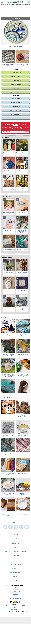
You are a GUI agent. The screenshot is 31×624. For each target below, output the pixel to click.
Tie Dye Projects (15, 102)
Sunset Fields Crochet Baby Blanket (8, 474)
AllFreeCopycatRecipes (15, 598)
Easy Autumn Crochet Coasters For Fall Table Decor (23, 375)
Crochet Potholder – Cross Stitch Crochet (9, 171)
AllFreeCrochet (15, 587)
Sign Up (26, 131)
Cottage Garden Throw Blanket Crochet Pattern (8, 454)
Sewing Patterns (15, 106)
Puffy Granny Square (8, 435)
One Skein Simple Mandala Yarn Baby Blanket (22, 231)
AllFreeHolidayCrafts (15, 592)
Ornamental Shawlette (22, 249)
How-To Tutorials (15, 110)
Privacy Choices (15, 581)
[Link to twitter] (10, 527)
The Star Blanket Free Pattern (23, 335)
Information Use (19, 128)
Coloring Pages (15, 114)
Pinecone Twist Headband (8, 309)
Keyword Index (15, 556)
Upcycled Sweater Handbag (22, 309)
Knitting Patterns (16, 118)
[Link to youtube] (26, 527)
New (2, 317)
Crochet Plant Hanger (9, 272)
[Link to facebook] (5, 527)
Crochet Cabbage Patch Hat (8, 213)
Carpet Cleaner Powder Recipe (23, 494)
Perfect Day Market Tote (9, 249)
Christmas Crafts (15, 80)
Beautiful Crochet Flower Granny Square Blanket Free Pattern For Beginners (8, 396)
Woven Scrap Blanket (23, 454)
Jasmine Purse (8, 230)
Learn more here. (15, 609)
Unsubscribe (15, 577)
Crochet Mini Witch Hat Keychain (8, 335)
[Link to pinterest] (16, 527)
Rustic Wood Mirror (22, 212)
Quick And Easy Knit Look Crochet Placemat (23, 513)
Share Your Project (15, 564)
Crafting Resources (15, 84)
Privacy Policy (11, 128)
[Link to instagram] (21, 527)
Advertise (15, 539)
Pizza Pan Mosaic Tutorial (15, 46)
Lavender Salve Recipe (23, 435)
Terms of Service (15, 572)
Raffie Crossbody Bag (9, 189)
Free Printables (15, 98)
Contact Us (15, 543)
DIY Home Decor (15, 92)
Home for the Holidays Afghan (22, 273)
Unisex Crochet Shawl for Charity (8, 65)
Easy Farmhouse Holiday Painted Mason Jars (9, 153)
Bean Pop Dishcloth (23, 473)
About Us (15, 535)
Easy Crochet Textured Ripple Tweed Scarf (23, 416)
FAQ (15, 547)
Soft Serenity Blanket (23, 354)
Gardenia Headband (23, 395)
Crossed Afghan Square (22, 290)
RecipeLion (15, 596)
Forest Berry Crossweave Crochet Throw (8, 355)
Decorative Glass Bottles (22, 153)
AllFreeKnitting (15, 590)
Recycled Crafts (15, 76)
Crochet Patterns (15, 88)
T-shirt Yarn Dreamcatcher (9, 291)
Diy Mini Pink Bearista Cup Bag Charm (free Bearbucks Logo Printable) (8, 375)
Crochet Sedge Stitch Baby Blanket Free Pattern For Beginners (8, 514)
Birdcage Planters (22, 189)
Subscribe (15, 568)
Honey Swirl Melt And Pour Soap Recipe (8, 494)
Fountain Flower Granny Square (22, 65)
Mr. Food (15, 594)
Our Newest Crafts (15, 72)
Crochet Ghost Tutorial (8, 415)
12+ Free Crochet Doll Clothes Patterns (22, 171)
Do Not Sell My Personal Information (15, 551)
